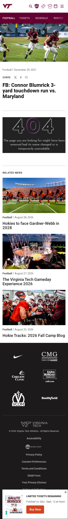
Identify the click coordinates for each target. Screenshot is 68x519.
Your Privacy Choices (34, 482)
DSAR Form (34, 475)
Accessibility (34, 438)
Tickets (43, 6)
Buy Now (37, 510)
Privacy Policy (34, 454)
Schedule (41, 18)
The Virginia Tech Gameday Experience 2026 (27, 281)
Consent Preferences (34, 461)
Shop (50, 6)
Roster (58, 18)
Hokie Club (37, 6)
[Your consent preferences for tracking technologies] (6, 512)
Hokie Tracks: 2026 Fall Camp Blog (34, 335)
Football (7, 69)
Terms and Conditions (34, 468)
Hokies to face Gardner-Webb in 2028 (31, 225)
